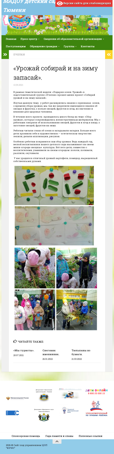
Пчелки (19, 54)
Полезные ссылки (90, 436)
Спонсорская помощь (26, 436)
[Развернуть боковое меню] (5, 54)
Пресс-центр (28, 38)
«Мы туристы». (23, 350)
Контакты (88, 46)
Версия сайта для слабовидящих (87, 3)
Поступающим (16, 46)
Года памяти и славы (59, 436)
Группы (69, 46)
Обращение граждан (43, 46)
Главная (11, 38)
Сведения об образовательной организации (73, 38)
